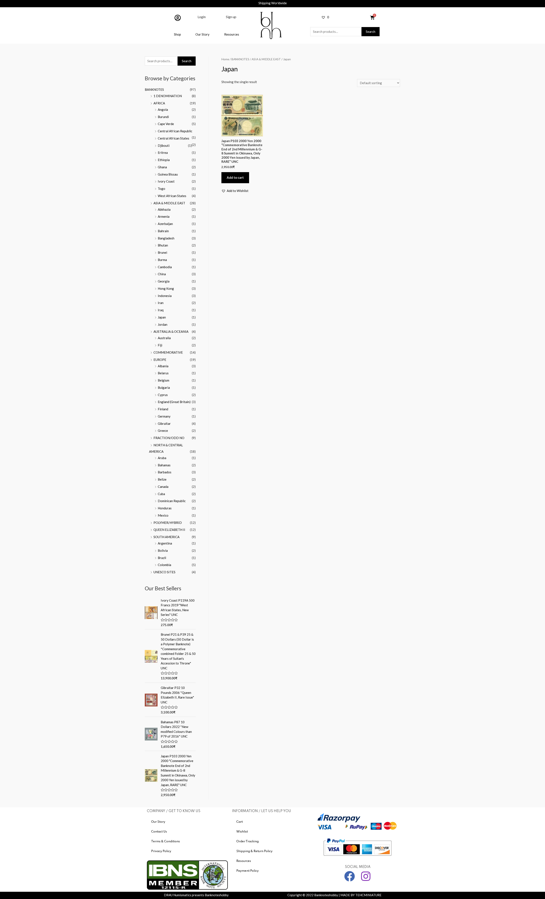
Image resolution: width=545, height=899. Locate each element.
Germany (164, 416)
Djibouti (163, 145)
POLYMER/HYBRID (167, 522)
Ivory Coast (166, 181)
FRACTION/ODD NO (168, 438)
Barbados (164, 472)
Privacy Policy (161, 851)
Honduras (165, 508)
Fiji (160, 345)
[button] (234, 191)
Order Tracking (247, 841)
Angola (163, 109)
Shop (177, 34)
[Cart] (372, 17)
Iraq (161, 310)
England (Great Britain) (174, 402)
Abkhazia (164, 209)
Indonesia (165, 296)
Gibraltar (164, 423)
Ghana (162, 167)
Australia (164, 338)
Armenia (163, 216)
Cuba (161, 494)
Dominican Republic (172, 501)
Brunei (162, 252)
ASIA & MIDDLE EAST (169, 203)
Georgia (163, 281)
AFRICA (159, 103)
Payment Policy (247, 870)
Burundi (163, 117)
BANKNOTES (154, 89)
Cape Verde (166, 124)
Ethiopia (164, 160)
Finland (163, 409)
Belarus (163, 373)
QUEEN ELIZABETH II (169, 530)
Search (370, 31)
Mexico (163, 515)
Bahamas (164, 465)
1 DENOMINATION (167, 96)
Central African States (173, 138)
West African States (172, 196)
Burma (162, 260)
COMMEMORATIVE (168, 352)
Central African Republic (175, 131)
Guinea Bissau (168, 174)
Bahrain (163, 231)
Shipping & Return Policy (254, 851)
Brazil (162, 558)
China (162, 274)
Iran (161, 303)
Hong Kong (166, 288)
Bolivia (163, 550)
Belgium (163, 380)
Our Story (202, 34)
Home (225, 59)
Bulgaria (164, 387)
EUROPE (159, 360)
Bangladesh (166, 238)
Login (202, 17)
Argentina (165, 543)
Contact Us (159, 831)
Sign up (231, 17)
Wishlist (242, 831)
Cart (239, 821)
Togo (161, 188)
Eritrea (163, 152)
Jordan (162, 324)
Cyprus (163, 395)
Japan (162, 317)
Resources (231, 34)
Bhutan (163, 245)
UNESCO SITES (164, 572)
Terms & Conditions (165, 841)
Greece (163, 430)
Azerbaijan (165, 224)
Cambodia (165, 267)
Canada (163, 486)
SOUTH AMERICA (166, 537)
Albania (163, 366)
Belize (162, 479)
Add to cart (235, 177)
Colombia (164, 565)
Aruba (162, 458)
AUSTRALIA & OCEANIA (170, 331)
